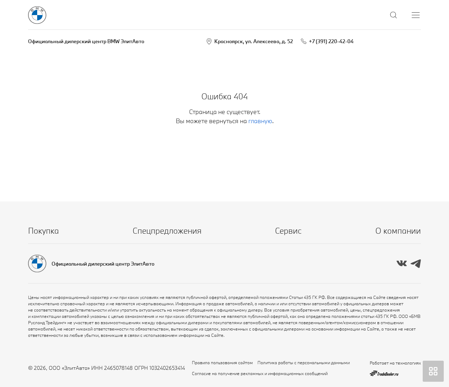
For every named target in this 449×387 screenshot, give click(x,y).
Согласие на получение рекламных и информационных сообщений (260, 373)
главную (260, 121)
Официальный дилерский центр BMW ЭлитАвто (86, 41)
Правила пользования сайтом (222, 362)
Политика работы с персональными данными (303, 362)
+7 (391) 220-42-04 (331, 41)
